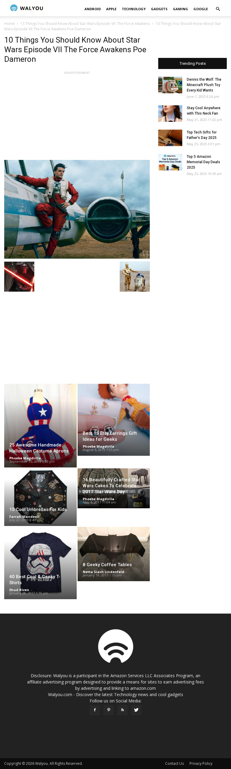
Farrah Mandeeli (24, 516)
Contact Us (174, 763)
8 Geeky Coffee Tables (107, 564)
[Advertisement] (77, 118)
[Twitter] (136, 710)
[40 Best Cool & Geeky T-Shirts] (40, 563)
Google (200, 9)
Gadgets (159, 9)
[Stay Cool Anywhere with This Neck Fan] (170, 113)
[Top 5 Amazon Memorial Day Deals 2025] (170, 162)
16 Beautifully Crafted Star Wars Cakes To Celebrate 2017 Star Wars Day (111, 485)
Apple (111, 9)
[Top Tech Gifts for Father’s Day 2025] (170, 138)
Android (93, 9)
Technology (134, 9)
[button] (218, 9)
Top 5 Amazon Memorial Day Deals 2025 (203, 162)
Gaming (180, 9)
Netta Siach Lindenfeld (103, 571)
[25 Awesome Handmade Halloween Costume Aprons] (40, 425)
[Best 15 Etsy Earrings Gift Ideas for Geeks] (114, 420)
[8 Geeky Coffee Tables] (114, 554)
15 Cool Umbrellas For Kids (38, 509)
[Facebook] (95, 710)
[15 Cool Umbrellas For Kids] (40, 497)
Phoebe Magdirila (25, 458)
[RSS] (122, 710)
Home (9, 23)
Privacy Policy (200, 763)
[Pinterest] (108, 710)
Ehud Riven (19, 589)
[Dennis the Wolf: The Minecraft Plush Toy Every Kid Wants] (170, 85)
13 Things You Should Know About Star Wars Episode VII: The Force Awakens (85, 23)
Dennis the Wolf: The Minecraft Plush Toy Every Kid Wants (204, 84)
